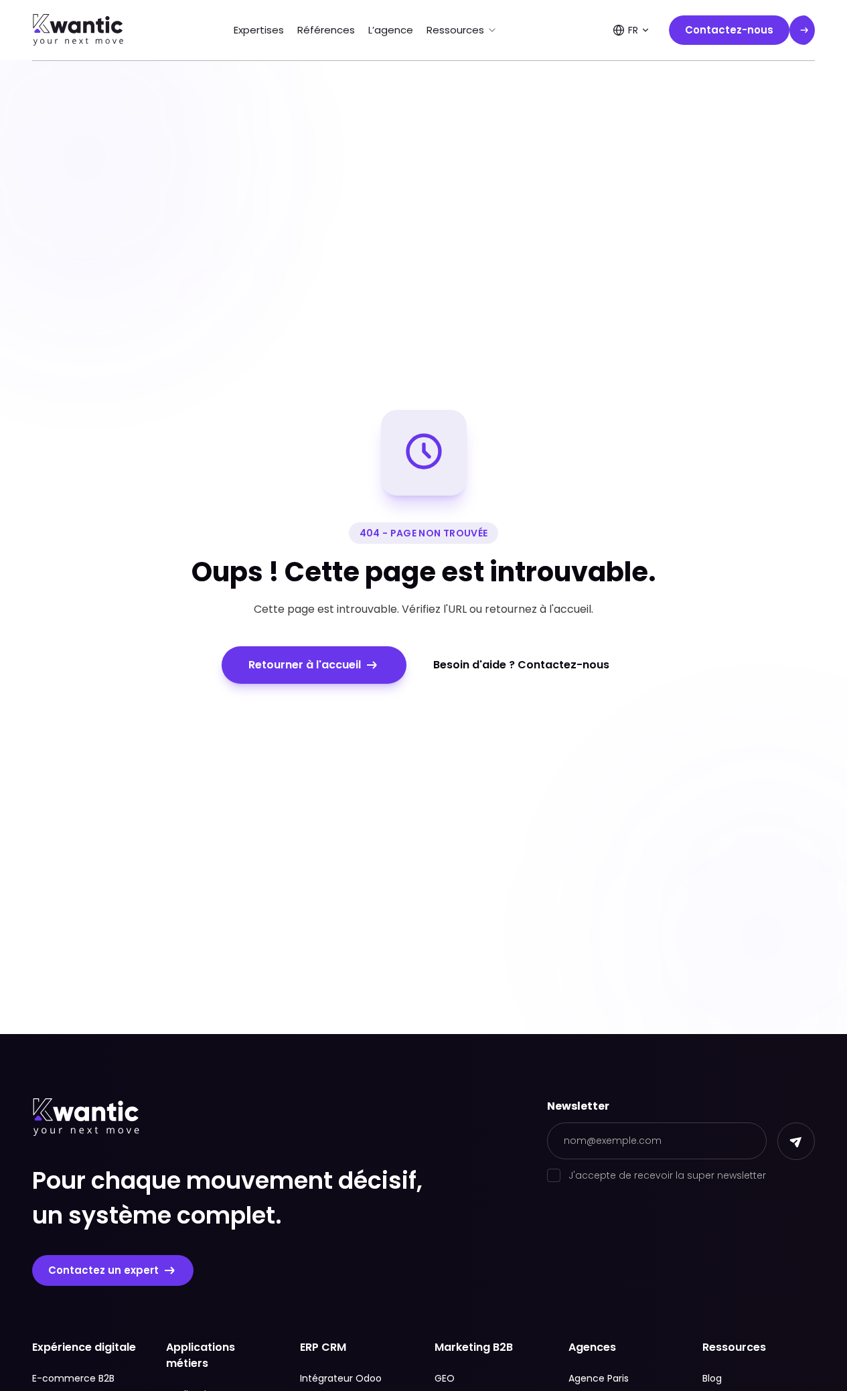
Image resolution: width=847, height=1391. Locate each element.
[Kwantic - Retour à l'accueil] (78, 30)
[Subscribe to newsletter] (796, 1141)
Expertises (259, 30)
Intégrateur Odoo (341, 1378)
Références (326, 30)
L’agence (390, 30)
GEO (445, 1378)
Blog (712, 1378)
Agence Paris (598, 1378)
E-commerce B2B (73, 1378)
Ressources (455, 30)
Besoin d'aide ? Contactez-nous (521, 664)
